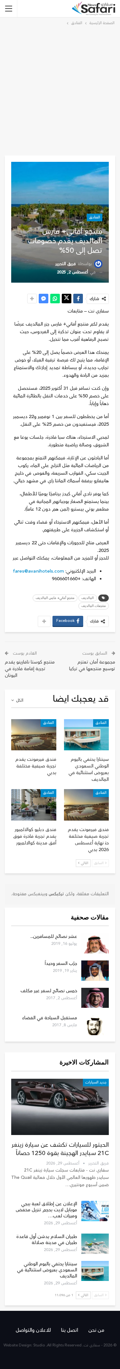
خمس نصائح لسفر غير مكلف (48, 990)
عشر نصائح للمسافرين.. (53, 936)
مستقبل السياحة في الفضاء (49, 1018)
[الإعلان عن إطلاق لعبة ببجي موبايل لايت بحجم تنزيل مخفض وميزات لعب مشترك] (95, 1211)
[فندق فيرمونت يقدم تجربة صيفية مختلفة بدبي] (33, 734)
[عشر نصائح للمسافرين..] (95, 943)
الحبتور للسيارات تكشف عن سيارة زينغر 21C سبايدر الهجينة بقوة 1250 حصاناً (60, 1149)
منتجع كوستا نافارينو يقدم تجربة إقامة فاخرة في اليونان (30, 668)
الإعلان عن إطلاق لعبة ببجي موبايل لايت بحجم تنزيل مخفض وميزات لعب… (46, 1210)
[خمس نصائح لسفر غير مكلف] (95, 998)
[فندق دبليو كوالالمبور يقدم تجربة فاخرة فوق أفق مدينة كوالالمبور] (33, 804)
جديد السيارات (96, 1082)
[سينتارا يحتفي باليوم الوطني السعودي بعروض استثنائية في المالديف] (86, 734)
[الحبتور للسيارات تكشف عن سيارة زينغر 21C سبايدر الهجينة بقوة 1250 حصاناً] (60, 1107)
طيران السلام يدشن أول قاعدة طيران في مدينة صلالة (46, 1239)
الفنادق (94, 217)
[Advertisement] (60, 89)
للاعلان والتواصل (33, 1330)
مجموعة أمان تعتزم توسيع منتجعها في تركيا (92, 665)
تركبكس (55, 894)
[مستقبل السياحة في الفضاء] (95, 1025)
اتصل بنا (69, 1330)
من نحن (96, 1330)
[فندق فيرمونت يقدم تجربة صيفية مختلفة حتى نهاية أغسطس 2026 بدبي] (86, 804)
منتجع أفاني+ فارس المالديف (55, 598)
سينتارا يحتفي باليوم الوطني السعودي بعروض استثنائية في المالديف (47, 1270)
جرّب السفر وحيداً (61, 963)
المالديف (88, 598)
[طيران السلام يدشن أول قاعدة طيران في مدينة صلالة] (95, 1244)
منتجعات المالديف (94, 606)
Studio (39, 1345)
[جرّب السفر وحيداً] (95, 970)
